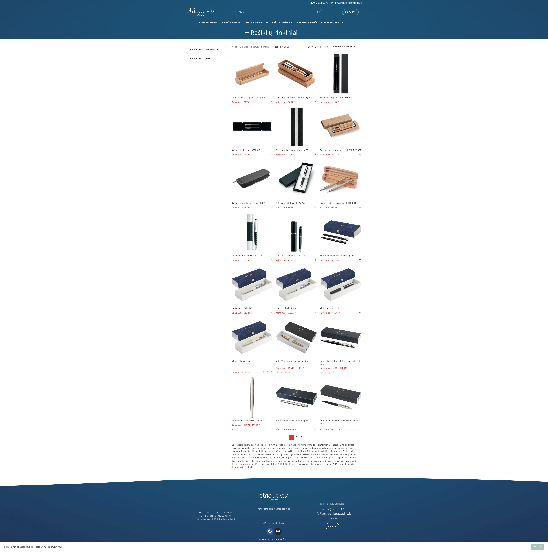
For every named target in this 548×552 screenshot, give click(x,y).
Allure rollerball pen (329, 308)
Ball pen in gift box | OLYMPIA (290, 202)
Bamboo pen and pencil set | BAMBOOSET (340, 150)
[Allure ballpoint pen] (252, 337)
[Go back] (246, 32)
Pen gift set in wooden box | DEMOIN (338, 202)
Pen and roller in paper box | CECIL (293, 150)
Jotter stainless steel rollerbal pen (247, 420)
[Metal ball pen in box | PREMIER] (252, 232)
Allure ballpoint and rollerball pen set (338, 255)
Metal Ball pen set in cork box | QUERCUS (296, 97)
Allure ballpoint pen (241, 361)
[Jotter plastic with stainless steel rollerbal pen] (341, 337)
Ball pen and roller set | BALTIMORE (248, 202)
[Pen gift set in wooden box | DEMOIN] (341, 179)
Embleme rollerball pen (242, 308)
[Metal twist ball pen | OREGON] (296, 232)
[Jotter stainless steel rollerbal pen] (252, 397)
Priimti (537, 546)
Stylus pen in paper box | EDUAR (336, 97)
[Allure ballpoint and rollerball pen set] (341, 232)
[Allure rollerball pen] (341, 285)
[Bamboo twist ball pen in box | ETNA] (252, 74)
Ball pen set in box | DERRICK (245, 150)
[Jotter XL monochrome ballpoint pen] (296, 337)
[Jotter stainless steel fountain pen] (296, 397)
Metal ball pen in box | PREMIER (246, 255)
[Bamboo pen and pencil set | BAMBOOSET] (341, 126)
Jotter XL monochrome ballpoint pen (293, 361)
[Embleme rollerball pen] (252, 285)
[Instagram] (278, 531)
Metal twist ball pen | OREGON (291, 255)
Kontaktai (350, 12)
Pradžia (235, 46)
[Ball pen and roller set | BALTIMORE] (252, 179)
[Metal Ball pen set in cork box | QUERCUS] (296, 74)
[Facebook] (270, 531)
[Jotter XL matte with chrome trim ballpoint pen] (341, 397)
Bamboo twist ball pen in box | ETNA (249, 97)
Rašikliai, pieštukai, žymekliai (256, 46)
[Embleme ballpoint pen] (296, 285)
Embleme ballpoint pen (287, 308)
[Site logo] (201, 12)
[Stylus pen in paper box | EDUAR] (341, 74)
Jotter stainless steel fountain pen (292, 420)
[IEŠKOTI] (318, 12)
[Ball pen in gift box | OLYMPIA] (296, 179)
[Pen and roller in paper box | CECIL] (296, 126)
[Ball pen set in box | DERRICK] (252, 126)
